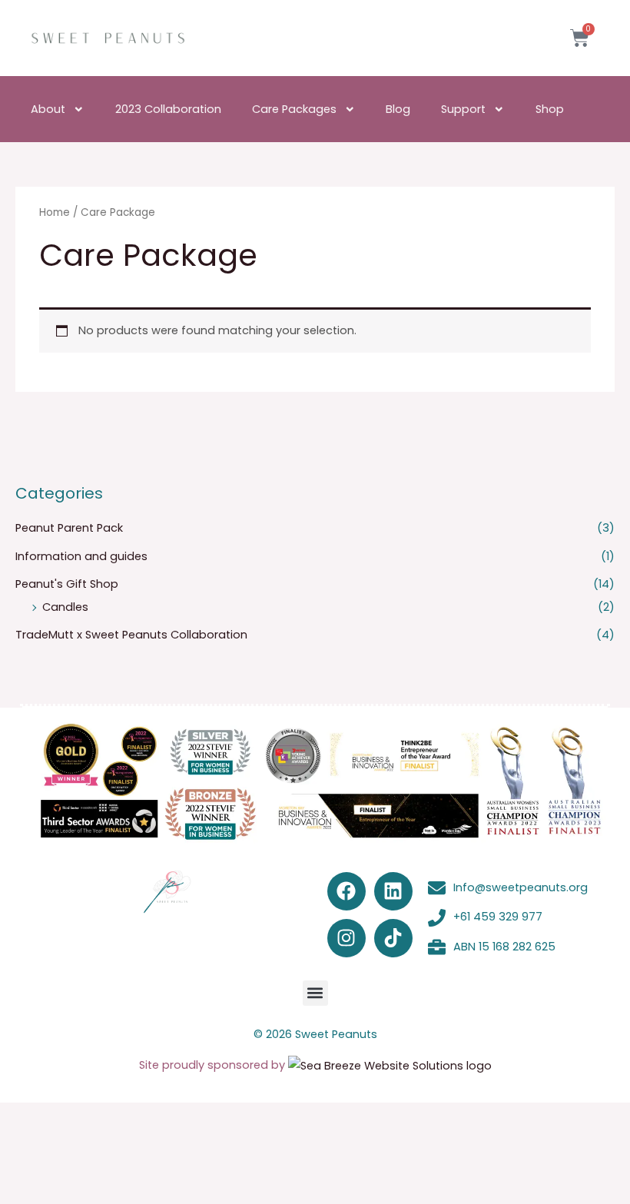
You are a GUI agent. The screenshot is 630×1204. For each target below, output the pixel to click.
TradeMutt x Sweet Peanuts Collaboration (131, 634)
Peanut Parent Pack (69, 528)
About (48, 109)
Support (463, 109)
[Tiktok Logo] (393, 938)
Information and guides (81, 556)
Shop (550, 109)
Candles (65, 607)
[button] (315, 993)
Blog (398, 109)
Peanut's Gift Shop (66, 584)
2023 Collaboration (168, 109)
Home (54, 212)
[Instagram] (346, 938)
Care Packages (294, 109)
